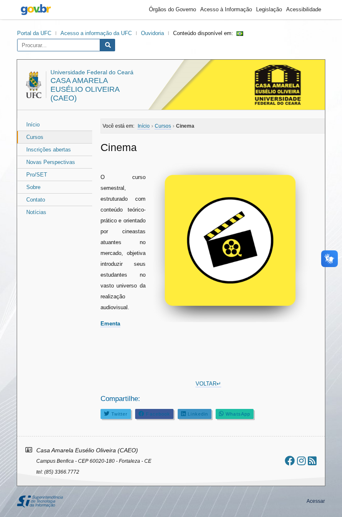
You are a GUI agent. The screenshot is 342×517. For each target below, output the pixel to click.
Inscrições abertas (48, 149)
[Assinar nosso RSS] (312, 461)
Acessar (316, 501)
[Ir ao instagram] (301, 461)
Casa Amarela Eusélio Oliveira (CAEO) (84, 89)
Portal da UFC (34, 33)
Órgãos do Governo (172, 9)
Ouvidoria (152, 33)
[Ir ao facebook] (290, 461)
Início (33, 124)
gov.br (36, 9)
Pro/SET (36, 174)
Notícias (36, 212)
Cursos (34, 137)
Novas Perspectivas (50, 162)
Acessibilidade (303, 9)
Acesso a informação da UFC (96, 33)
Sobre (33, 187)
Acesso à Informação (226, 9)
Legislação (269, 9)
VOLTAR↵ (208, 384)
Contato (35, 200)
